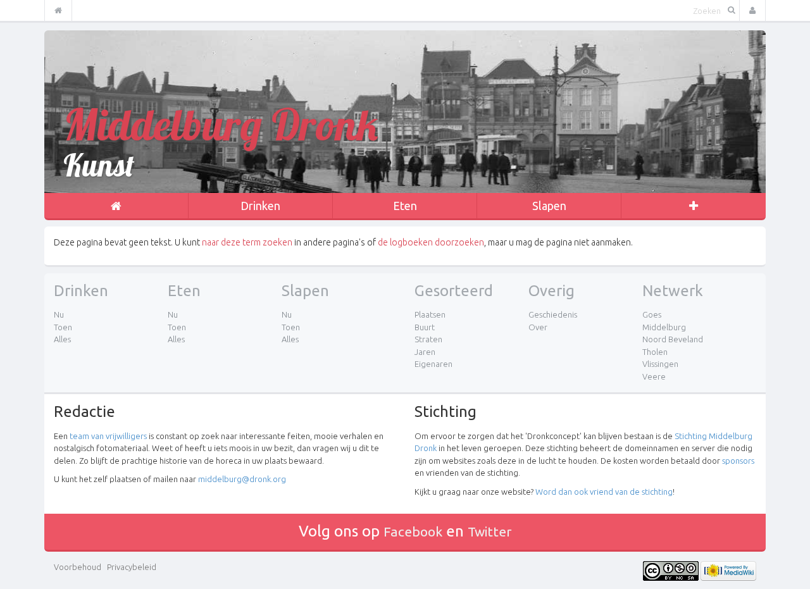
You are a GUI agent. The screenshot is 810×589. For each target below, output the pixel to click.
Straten (428, 339)
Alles (62, 339)
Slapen (549, 205)
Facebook (412, 531)
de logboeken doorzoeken (431, 242)
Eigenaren (433, 363)
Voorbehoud (77, 566)
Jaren (424, 351)
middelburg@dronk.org (242, 478)
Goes (651, 314)
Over (537, 327)
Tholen (655, 351)
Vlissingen (660, 363)
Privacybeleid (131, 566)
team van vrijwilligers (108, 435)
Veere (654, 376)
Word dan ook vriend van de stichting (604, 491)
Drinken (260, 205)
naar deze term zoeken (247, 242)
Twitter (490, 531)
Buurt (424, 327)
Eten (405, 205)
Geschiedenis (552, 314)
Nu (59, 314)
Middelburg (664, 327)
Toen (63, 327)
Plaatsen (430, 314)
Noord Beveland (672, 339)
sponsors (738, 460)
